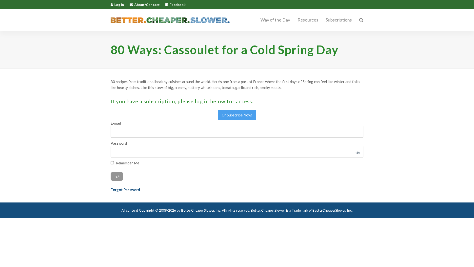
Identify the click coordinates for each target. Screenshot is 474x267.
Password (119, 143)
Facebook (178, 4)
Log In (119, 4)
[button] (361, 20)
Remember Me (127, 163)
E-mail (116, 123)
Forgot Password (125, 189)
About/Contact (147, 4)
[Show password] (357, 151)
